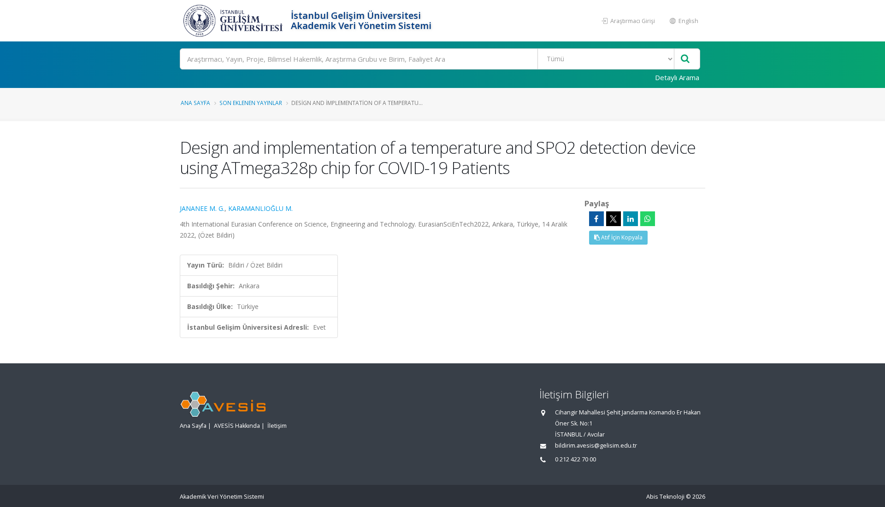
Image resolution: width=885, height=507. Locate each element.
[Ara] (685, 59)
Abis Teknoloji (665, 497)
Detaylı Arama (677, 77)
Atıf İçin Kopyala (621, 237)
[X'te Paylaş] (613, 218)
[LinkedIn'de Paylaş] (630, 218)
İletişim (277, 426)
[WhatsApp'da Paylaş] (647, 218)
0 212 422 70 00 (575, 459)
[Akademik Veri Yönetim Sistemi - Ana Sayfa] (234, 20)
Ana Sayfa (195, 102)
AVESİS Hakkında (237, 426)
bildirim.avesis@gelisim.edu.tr (596, 445)
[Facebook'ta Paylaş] (596, 218)
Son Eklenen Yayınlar (250, 102)
